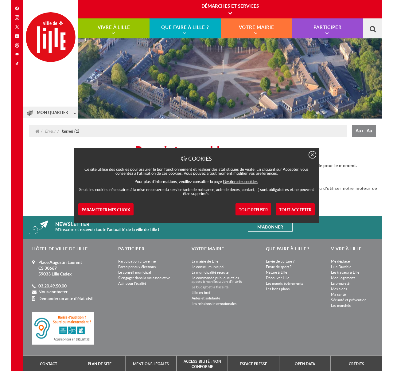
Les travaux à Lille (345, 272)
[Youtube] (17, 54)
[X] (17, 27)
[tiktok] (17, 63)
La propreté (340, 283)
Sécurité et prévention (349, 299)
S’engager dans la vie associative (144, 277)
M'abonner (270, 227)
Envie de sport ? (278, 266)
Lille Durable (341, 266)
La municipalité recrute (210, 272)
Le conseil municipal (134, 272)
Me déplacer (341, 261)
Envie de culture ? (280, 261)
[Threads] (17, 45)
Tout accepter (295, 210)
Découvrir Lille (277, 277)
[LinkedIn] (17, 36)
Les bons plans (278, 288)
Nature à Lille (276, 272)
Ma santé (338, 294)
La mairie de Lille (205, 261)
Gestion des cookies (240, 181)
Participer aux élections (137, 266)
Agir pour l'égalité (132, 283)
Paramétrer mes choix (106, 210)
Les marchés (341, 305)
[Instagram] (17, 17)
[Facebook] (17, 8)
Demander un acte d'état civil (65, 298)
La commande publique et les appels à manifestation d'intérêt (217, 279)
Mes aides (339, 288)
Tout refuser (253, 210)
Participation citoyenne (137, 261)
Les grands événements (284, 283)
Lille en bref (201, 292)
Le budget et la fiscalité (210, 286)
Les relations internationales (214, 303)
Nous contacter (53, 292)
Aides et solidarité (206, 297)
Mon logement (343, 277)
